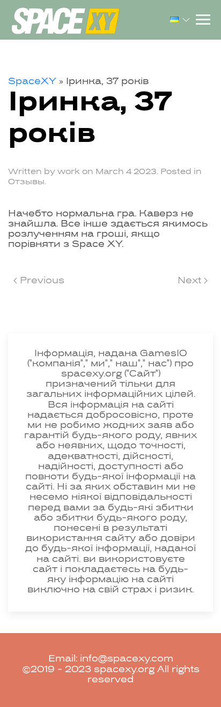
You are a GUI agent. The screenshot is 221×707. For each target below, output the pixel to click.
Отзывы (26, 182)
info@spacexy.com (126, 659)
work (68, 172)
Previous (40, 281)
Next (191, 281)
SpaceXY (32, 82)
